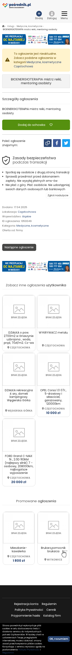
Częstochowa (27, 212)
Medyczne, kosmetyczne (29, 26)
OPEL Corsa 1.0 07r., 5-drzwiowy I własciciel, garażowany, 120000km (53, 397)
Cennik (51, 610)
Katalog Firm (52, 616)
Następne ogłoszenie (19, 247)
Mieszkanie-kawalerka (18, 549)
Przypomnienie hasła (25, 616)
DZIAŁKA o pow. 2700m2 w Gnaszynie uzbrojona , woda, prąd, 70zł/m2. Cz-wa (19, 338)
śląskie (26, 216)
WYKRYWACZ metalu (53, 333)
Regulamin (49, 604)
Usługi (10, 26)
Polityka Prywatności (29, 610)
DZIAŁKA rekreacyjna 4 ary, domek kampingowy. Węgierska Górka (19, 395)
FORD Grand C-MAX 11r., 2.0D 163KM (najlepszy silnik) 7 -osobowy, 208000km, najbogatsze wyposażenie (18, 464)
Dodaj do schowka (33, 125)
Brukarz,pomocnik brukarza (53, 549)
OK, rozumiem (58, 639)
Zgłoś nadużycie (58, 195)
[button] (52, 15)
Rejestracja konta (26, 604)
